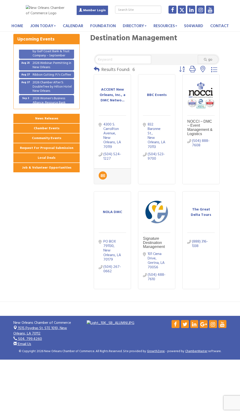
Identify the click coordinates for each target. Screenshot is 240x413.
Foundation (103, 25)
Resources (164, 25)
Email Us (24, 344)
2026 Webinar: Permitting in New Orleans (52, 62)
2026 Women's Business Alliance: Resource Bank (49, 98)
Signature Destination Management (154, 242)
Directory (133, 25)
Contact (219, 25)
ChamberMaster (196, 351)
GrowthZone (156, 351)
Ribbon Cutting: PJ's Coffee (52, 72)
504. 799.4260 (29, 339)
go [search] (210, 59)
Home (17, 25)
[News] (103, 178)
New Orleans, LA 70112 (40, 330)
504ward (193, 25)
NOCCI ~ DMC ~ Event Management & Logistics (200, 127)
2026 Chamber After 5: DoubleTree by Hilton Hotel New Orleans (52, 84)
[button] (96, 69)
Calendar (73, 25)
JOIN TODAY (41, 25)
